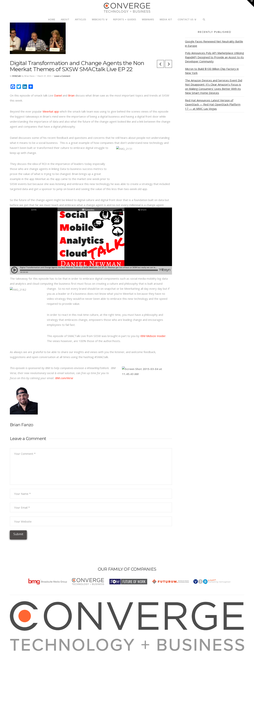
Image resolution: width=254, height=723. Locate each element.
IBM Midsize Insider (153, 336)
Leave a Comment (62, 76)
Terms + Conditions (27, 663)
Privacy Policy (23, 668)
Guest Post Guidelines (29, 673)
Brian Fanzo (21, 424)
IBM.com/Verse (64, 378)
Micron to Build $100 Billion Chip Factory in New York (212, 71)
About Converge (25, 653)
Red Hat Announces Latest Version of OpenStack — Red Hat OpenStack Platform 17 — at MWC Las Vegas (212, 104)
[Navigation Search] (204, 18)
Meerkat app (51, 111)
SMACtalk (16, 76)
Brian (71, 95)
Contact (19, 678)
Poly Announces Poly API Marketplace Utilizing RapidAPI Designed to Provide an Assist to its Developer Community (214, 57)
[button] (250, 3)
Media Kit (21, 658)
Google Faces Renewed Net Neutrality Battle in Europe (214, 43)
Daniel (58, 95)
